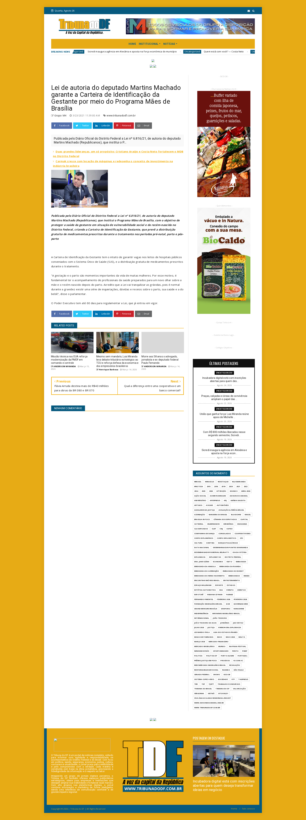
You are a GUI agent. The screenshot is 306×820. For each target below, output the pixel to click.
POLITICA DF (211, 656)
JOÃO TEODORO (220, 618)
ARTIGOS (198, 505)
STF (233, 679)
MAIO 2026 (230, 637)
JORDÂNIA (224, 623)
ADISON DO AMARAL (239, 496)
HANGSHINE (239, 609)
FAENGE (229, 594)
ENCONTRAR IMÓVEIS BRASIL (207, 580)
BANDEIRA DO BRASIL (218, 514)
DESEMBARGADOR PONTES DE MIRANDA (230, 547)
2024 (196, 491)
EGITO (229, 561)
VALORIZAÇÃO (239, 688)
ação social (200, 496)
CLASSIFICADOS (201, 529)
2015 (209, 486)
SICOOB (226, 674)
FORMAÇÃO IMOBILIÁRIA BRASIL (208, 604)
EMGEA (247, 576)
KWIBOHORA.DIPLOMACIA (229, 627)
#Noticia (198, 486)
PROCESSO (225, 660)
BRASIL (248, 514)
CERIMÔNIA (228, 524)
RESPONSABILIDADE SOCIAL (206, 670)
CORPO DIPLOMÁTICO (226, 538)
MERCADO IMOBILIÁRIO (204, 646)
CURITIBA (210, 543)
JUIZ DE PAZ (238, 623)
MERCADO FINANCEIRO (219, 641)
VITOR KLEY (223, 693)
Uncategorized (152, 51)
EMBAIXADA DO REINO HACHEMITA (209, 576)
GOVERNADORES (241, 604)
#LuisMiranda (239, 482)
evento (230, 590)
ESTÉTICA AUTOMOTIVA (205, 590)
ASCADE (209, 505)
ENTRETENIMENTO (231, 580)
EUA (221, 590)
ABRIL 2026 (245, 491)
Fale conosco (248, 809)
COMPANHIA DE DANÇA (204, 533)
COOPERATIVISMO (243, 533)
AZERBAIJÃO (199, 514)
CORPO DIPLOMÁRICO (203, 538)
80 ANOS (233, 491)
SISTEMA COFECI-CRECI (204, 679)
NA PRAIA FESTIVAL (237, 646)
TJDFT (211, 684)
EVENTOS (241, 590)
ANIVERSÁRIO (200, 500)
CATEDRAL (198, 524)
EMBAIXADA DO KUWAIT (233, 571)
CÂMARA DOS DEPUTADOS (225, 519)
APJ (225, 500)
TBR (196, 684)
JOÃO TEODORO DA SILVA (205, 623)
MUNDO (221, 646)
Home (234, 809)
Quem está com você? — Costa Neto (184, 51)
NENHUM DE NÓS (201, 651)
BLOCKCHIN (236, 514)
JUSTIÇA (211, 627)
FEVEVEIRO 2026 (240, 599)
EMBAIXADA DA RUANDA (230, 566)
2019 (223, 486)
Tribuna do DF (222, 688)
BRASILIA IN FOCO (202, 519)
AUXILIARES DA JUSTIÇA (204, 510)
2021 (238, 486)
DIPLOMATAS (215, 557)
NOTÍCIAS (169, 43)
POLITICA (198, 656)
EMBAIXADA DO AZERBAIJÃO (206, 571)
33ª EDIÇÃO (221, 491)
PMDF (244, 651)
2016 (216, 486)
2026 (211, 491)
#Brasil (197, 482)
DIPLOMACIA (199, 557)
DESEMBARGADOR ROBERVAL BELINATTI (211, 552)
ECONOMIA (218, 561)
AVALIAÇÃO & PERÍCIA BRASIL (231, 510)
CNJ (221, 529)
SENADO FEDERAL (201, 674)
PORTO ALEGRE (227, 656)
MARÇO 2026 (199, 641)
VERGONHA (199, 693)
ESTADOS (231, 585)
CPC (241, 538)
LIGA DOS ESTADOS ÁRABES (225, 632)
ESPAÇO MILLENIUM (202, 585)
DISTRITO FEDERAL (233, 557)
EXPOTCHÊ (198, 594)
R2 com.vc (238, 660)
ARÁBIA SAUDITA (238, 500)
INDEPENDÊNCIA (201, 613)
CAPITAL (244, 519)
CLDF (214, 529)
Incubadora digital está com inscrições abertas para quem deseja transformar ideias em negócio (224, 785)
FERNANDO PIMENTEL (203, 599)
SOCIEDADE (223, 679)
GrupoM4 (225, 609)
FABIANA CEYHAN (215, 594)
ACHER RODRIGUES (218, 496)
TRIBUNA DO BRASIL (203, 688)
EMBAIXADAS (234, 576)
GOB (228, 604)
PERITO (235, 651)
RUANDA (226, 670)
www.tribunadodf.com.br (121, 115)
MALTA (242, 637)
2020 (231, 486)
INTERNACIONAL (201, 618)
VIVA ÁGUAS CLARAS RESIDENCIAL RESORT (212, 698)
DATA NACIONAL (201, 547)
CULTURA (198, 543)
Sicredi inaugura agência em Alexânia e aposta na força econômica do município (92, 51)
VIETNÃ (211, 693)
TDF (203, 684)
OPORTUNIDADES (221, 651)
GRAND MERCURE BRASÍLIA (205, 609)
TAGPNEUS (243, 679)
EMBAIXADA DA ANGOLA (205, 566)
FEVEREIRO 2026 (223, 599)
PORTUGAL (242, 656)
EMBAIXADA (241, 561)
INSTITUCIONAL (148, 43)
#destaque (223, 482)
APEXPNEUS (215, 500)
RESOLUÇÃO (234, 665)
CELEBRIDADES (213, 524)
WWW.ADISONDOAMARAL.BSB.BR (209, 703)
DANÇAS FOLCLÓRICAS (228, 543)
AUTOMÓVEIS (223, 505)
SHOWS (216, 674)
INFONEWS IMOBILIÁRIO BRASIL (226, 613)
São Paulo (239, 670)
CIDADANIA (242, 524)
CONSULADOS (225, 533)
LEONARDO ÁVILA (202, 632)
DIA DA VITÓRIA (239, 552)
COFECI (229, 529)
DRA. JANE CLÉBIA (201, 561)
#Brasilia (209, 482)
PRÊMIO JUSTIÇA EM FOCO (205, 660)
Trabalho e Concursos (229, 684)
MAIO (219, 637)
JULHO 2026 (199, 627)
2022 (246, 486)
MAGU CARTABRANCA (203, 637)
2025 (203, 491)
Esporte (219, 585)
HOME (132, 43)
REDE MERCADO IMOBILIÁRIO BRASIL (210, 665)
